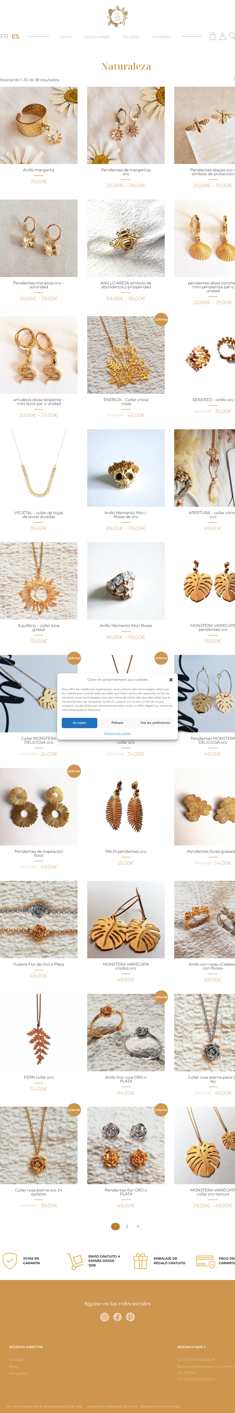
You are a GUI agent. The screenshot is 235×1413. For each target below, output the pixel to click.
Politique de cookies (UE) (160, 1406)
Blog (13, 1366)
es (15, 36)
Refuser (117, 723)
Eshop (65, 37)
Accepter (79, 723)
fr (4, 36)
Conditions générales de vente (112, 1406)
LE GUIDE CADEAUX (196, 1360)
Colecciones (97, 37)
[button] (171, 679)
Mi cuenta (18, 1373)
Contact (16, 1360)
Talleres (131, 37)
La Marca (161, 37)
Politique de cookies (117, 733)
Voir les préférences (155, 723)
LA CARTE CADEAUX (196, 1379)
